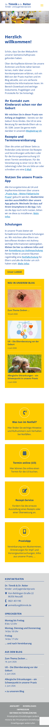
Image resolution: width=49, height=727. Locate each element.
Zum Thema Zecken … (18, 310)
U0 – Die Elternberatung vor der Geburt (23, 343)
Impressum (23, 709)
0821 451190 (14, 600)
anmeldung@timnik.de (19, 605)
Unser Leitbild (14, 271)
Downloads (29, 706)
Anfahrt (14, 706)
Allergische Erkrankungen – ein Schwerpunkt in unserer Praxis (23, 377)
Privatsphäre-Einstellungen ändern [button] (23, 716)
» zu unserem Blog (14, 691)
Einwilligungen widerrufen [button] (23, 723)
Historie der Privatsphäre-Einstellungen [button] (23, 719)
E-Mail (28, 169)
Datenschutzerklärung (23, 713)
